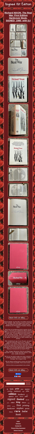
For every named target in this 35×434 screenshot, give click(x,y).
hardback (21, 394)
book (18, 414)
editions (21, 396)
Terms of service (18, 430)
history (11, 412)
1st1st (24, 411)
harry (16, 396)
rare (17, 411)
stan (27, 394)
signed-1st (11, 396)
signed (11, 399)
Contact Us (18, 426)
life (7, 389)
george (13, 406)
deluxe (24, 402)
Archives (18, 423)
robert (12, 402)
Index (18, 421)
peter (8, 402)
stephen (20, 408)
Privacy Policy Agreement (18, 428)
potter (26, 396)
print (17, 389)
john (27, 391)
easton (22, 389)
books (12, 389)
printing (25, 405)
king (18, 402)
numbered (17, 391)
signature (27, 389)
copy (23, 391)
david (27, 400)
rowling (9, 391)
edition (12, 393)
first (19, 405)
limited (20, 399)
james (9, 406)
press (27, 408)
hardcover (11, 408)
